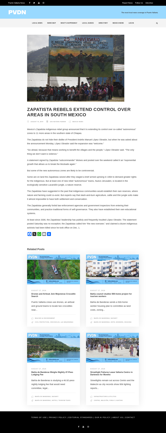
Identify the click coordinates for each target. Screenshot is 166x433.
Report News (127, 3)
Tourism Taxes (64, 400)
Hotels (54, 400)
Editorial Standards (80, 417)
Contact (130, 417)
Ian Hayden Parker (58, 121)
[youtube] (39, 3)
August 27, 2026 (38, 290)
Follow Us (139, 3)
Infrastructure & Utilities (105, 396)
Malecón (104, 400)
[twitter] (34, 3)
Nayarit (114, 318)
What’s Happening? (69, 23)
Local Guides (88, 23)
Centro (97, 400)
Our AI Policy (102, 417)
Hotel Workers (117, 322)
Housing (127, 322)
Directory (103, 23)
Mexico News (118, 23)
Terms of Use (39, 417)
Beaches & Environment (45, 318)
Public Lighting (116, 400)
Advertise (149, 3)
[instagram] (43, 3)
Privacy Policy (58, 417)
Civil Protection (42, 322)
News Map (51, 23)
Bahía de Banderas (102, 318)
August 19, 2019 (37, 121)
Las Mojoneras (67, 322)
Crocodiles (55, 322)
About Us (118, 417)
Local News (37, 23)
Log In (131, 23)
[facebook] (29, 3)
